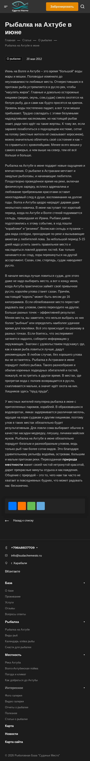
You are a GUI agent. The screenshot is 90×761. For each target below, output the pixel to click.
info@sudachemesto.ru (26, 555)
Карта (9, 726)
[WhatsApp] (31, 506)
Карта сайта (14, 742)
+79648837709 (23, 548)
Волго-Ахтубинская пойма (21, 668)
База (8, 583)
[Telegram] (41, 506)
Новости (11, 734)
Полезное (11, 713)
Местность (13, 655)
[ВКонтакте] (12, 506)
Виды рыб (11, 635)
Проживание (13, 596)
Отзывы (10, 608)
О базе (9, 590)
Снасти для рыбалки (18, 647)
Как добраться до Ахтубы (21, 680)
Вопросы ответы (15, 614)
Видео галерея (14, 701)
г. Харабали (19, 563)
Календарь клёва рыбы (20, 641)
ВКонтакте (12, 571)
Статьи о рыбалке (16, 719)
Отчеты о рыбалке (16, 707)
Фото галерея (13, 695)
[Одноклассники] (22, 506)
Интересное (14, 688)
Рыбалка (12, 622)
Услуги (9, 602)
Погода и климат (15, 674)
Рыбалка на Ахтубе (17, 629)
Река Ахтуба (13, 662)
